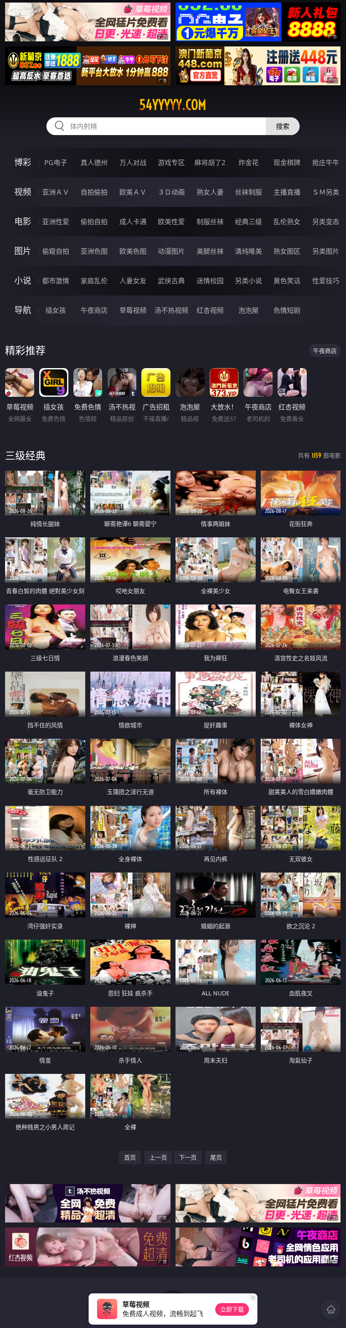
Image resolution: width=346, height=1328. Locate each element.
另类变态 (325, 221)
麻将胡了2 (210, 162)
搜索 (282, 126)
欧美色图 (132, 251)
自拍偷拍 (94, 192)
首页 (130, 1157)
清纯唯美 (248, 251)
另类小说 (248, 280)
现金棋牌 (286, 162)
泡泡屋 (248, 310)
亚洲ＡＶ (55, 192)
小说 (22, 280)
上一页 (158, 1157)
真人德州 (94, 162)
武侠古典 (171, 280)
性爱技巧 (325, 280)
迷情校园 (210, 280)
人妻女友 (132, 280)
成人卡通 (132, 221)
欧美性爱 (171, 221)
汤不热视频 (171, 310)
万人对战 (132, 162)
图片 (22, 251)
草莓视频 (132, 310)
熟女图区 (286, 251)
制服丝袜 (210, 221)
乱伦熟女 (286, 221)
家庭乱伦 (94, 280)
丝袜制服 (248, 192)
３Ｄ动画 (171, 192)
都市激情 (55, 280)
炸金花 (248, 162)
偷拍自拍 (94, 221)
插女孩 (56, 310)
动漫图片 (171, 251)
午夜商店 (94, 310)
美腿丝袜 (210, 251)
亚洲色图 (94, 251)
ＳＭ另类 (325, 192)
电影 (22, 221)
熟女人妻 (210, 192)
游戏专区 (171, 162)
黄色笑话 (286, 280)
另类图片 (325, 251)
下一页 (188, 1157)
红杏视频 (210, 310)
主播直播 (286, 192)
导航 (22, 310)
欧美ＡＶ (132, 192)
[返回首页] (331, 1309)
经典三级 (248, 221)
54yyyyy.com (172, 104)
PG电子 (55, 162)
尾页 (216, 1157)
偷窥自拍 (55, 251)
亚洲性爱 (55, 221)
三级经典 (25, 455)
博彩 (22, 162)
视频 (22, 192)
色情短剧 (286, 310)
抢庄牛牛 (325, 162)
